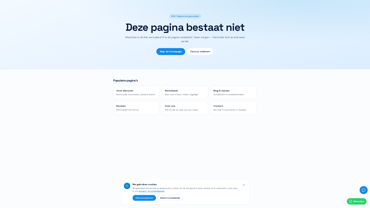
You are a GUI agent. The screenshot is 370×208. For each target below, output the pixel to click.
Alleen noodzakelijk (170, 198)
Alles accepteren (144, 198)
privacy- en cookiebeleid (151, 191)
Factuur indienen (200, 51)
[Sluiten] (244, 185)
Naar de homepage (171, 51)
